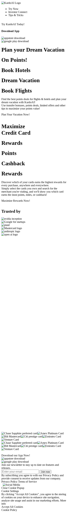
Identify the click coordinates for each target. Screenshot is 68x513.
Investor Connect (17, 11)
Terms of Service (27, 481)
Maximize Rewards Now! (15, 200)
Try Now (13, 8)
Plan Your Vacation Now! (15, 114)
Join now (45, 471)
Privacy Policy (9, 481)
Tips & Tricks (15, 15)
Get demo (6, 324)
